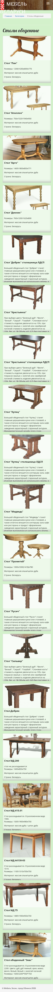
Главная (8, 16)
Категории (19, 16)
